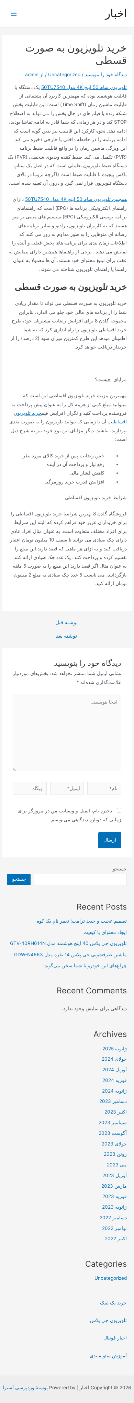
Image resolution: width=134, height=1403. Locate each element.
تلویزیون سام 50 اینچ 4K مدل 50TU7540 (84, 87)
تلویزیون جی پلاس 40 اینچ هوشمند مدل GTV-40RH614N (68, 943)
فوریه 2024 (114, 1080)
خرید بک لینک (113, 1302)
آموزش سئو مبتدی (108, 1355)
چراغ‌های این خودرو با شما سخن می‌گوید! (85, 965)
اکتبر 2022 (116, 1238)
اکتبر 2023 (115, 1112)
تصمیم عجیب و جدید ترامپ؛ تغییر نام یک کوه (82, 921)
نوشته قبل (66, 622)
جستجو (120, 868)
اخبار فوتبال (115, 1338)
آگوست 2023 (113, 1133)
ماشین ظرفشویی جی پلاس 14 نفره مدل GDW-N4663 (70, 954)
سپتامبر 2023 (113, 1122)
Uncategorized (64, 74)
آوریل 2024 (114, 1069)
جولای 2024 (114, 1059)
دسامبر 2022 (113, 1217)
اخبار (116, 13)
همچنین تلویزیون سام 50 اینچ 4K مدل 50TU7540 (76, 199)
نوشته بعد (66, 636)
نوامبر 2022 (114, 1228)
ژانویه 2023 (114, 1207)
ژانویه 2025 (114, 1048)
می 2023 (117, 1164)
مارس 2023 (114, 1186)
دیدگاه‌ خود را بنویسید (106, 74)
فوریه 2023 (114, 1196)
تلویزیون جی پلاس (108, 1320)
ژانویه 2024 (114, 1091)
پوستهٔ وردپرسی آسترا (25, 1387)
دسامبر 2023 (113, 1101)
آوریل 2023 (114, 1175)
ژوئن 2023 (115, 1154)
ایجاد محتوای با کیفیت (105, 932)
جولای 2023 (114, 1144)
